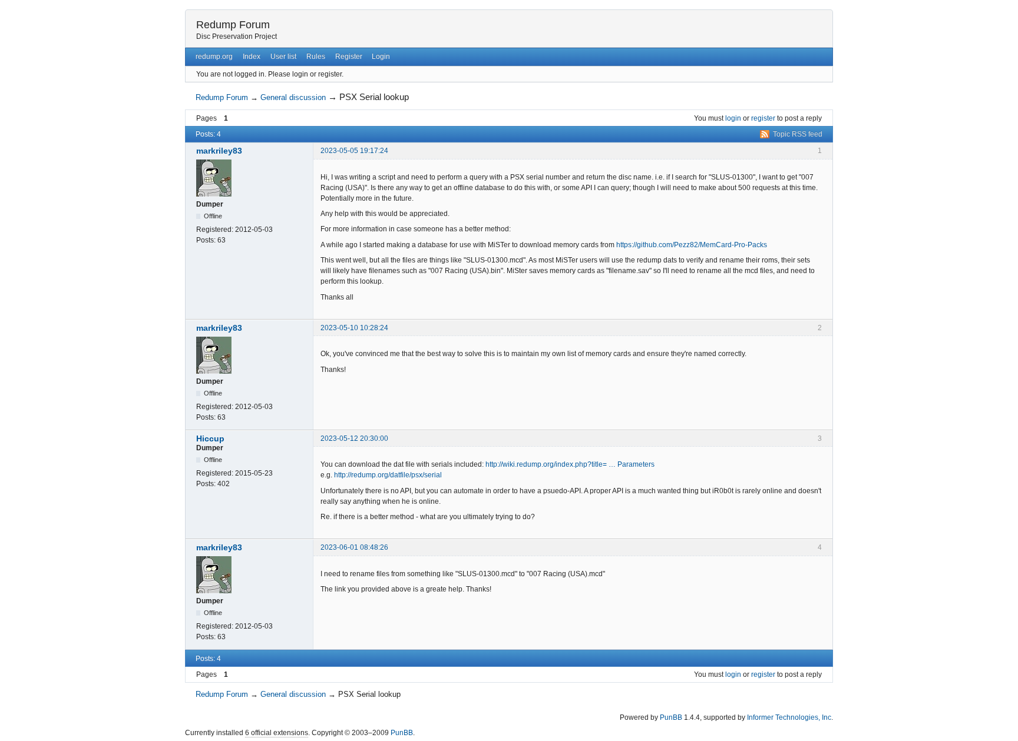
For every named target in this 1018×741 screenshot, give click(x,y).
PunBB (671, 717)
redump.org (214, 56)
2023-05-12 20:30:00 (354, 438)
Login (381, 56)
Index (251, 56)
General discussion (293, 97)
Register (348, 56)
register (763, 118)
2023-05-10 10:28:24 (354, 328)
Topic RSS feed (797, 134)
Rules (315, 56)
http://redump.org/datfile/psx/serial (388, 475)
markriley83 (219, 150)
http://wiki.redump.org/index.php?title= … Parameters (570, 464)
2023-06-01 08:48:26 (354, 547)
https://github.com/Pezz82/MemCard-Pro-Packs (691, 245)
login (733, 118)
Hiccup (210, 438)
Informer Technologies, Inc (789, 717)
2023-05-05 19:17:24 (354, 151)
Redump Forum (233, 25)
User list (283, 56)
